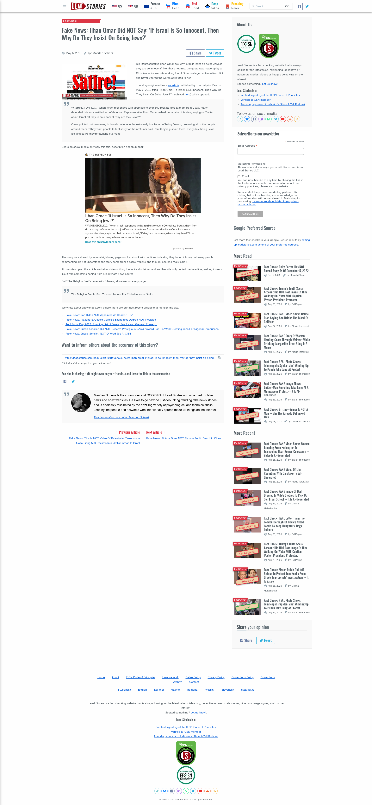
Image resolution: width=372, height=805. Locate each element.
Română (192, 689)
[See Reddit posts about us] (290, 119)
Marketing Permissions (251, 163)
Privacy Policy (216, 677)
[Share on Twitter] (73, 381)
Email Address (247, 146)
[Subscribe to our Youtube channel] (283, 119)
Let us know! (270, 83)
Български (124, 689)
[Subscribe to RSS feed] (297, 119)
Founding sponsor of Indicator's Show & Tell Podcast (273, 104)
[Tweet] (307, 6)
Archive (177, 681)
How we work (170, 677)
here (187, 94)
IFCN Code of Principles (140, 677)
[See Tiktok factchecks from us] (240, 119)
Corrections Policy (243, 677)
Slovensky (227, 689)
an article (173, 85)
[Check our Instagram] (261, 119)
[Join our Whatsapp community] (268, 119)
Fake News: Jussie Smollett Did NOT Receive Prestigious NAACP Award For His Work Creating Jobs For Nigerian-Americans (142, 328)
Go (287, 6)
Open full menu (65, 6)
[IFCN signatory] (186, 753)
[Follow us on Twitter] (276, 119)
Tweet (216, 52)
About (115, 677)
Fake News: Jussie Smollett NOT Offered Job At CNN (98, 333)
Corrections (268, 677)
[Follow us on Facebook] (254, 119)
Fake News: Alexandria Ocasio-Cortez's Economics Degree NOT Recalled (110, 319)
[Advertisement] (143, 479)
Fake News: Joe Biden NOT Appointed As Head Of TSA (99, 314)
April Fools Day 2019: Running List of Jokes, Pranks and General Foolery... (111, 324)
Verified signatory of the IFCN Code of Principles (270, 95)
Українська (247, 689)
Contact (194, 681)
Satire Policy (193, 677)
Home (101, 677)
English (142, 689)
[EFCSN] (186, 775)
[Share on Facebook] (65, 381)
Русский (209, 689)
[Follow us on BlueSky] (247, 119)
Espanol (159, 689)
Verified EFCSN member (256, 99)
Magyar (175, 689)
